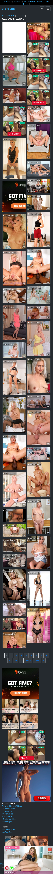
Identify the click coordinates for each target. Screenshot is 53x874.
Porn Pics (8, 1)
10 (15, 660)
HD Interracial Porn (9, 819)
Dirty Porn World (8, 808)
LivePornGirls (7, 832)
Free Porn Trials (8, 15)
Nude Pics (18, 1)
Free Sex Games (8, 829)
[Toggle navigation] (48, 8)
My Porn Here (7, 814)
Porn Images (7, 821)
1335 (28, 660)
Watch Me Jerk (29, 1)
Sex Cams (20, 15)
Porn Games (7, 811)
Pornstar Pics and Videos (12, 806)
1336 (37, 660)
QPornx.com (8, 8)
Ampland (40, 1)
